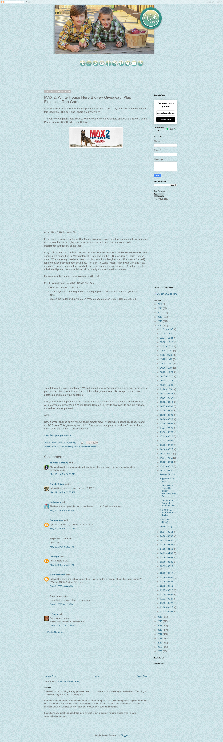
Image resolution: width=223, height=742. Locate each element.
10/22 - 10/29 (166, 372)
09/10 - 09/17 (166, 398)
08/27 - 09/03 (166, 406)
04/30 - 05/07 (166, 536)
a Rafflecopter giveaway (57, 435)
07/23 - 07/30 (166, 428)
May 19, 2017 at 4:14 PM (62, 510)
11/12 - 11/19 (166, 359)
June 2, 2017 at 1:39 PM (61, 604)
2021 (160, 308)
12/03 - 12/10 (166, 346)
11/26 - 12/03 (166, 350)
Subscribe (166, 119)
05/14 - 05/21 (166, 470)
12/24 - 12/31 (166, 333)
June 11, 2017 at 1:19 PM (62, 625)
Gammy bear (56, 520)
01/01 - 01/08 (166, 611)
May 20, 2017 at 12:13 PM (62, 528)
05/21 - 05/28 (166, 466)
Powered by (159, 129)
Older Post (142, 676)
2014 (160, 625)
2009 (160, 647)
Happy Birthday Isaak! (167, 479)
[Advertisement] (96, 654)
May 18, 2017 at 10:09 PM (62, 474)
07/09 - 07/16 (166, 436)
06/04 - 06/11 (166, 458)
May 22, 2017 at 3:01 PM (62, 547)
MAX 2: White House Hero (85, 446)
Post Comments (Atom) (69, 681)
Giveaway (69, 446)
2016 (160, 617)
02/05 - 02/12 (166, 590)
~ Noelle (54, 614)
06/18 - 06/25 (166, 449)
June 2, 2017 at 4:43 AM (61, 586)
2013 (160, 630)
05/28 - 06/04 (166, 462)
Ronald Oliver (57, 484)
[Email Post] (82, 442)
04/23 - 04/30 (166, 540)
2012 (160, 634)
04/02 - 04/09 (166, 553)
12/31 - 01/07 (166, 329)
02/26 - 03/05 (166, 577)
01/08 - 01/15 (166, 607)
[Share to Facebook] (94, 442)
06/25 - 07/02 (166, 445)
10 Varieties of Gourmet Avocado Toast (168, 503)
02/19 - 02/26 (166, 581)
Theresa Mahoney (59, 463)
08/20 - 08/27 (166, 410)
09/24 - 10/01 (166, 389)
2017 (160, 325)
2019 (160, 317)
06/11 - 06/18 (166, 453)
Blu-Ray (55, 446)
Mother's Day (166, 526)
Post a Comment (55, 632)
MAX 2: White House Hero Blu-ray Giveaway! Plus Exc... (168, 490)
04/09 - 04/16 (166, 549)
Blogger (124, 735)
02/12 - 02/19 (166, 586)
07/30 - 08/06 (166, 423)
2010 (160, 643)
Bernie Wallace (57, 575)
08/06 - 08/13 (166, 419)
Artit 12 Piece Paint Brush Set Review (168, 513)
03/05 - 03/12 (166, 573)
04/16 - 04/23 (166, 545)
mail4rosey (55, 502)
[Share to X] (92, 442)
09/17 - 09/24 (166, 393)
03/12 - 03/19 (166, 566)
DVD (61, 446)
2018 (160, 321)
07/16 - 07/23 (166, 432)
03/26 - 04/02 (166, 557)
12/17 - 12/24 (166, 338)
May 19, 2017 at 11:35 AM (62, 492)
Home (96, 676)
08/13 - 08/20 (166, 415)
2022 (160, 304)
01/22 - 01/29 (166, 599)
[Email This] (87, 442)
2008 (160, 651)
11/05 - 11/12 (166, 363)
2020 (160, 312)
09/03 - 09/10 (166, 402)
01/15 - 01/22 (166, 603)
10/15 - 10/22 (166, 376)
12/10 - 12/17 (166, 342)
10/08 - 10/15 (166, 380)
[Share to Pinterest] (96, 442)
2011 (160, 638)
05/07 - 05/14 (166, 532)
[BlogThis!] (89, 442)
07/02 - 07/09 (166, 440)
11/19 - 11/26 (166, 355)
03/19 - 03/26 (166, 562)
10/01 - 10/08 (166, 385)
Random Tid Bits (167, 474)
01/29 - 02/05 (166, 594)
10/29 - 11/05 (166, 368)
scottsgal (54, 556)
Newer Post (50, 676)
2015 (160, 621)
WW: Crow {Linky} (165, 520)
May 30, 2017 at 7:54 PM (62, 565)
